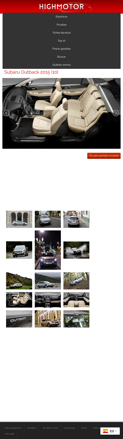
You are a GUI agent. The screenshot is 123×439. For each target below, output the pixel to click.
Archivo (84, 428)
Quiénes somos (61, 64)
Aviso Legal (9, 434)
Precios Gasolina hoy (13, 428)
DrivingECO (32, 428)
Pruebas (62, 24)
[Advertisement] (61, 183)
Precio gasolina (62, 48)
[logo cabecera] (62, 6)
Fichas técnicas (62, 32)
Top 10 (62, 40)
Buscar (61, 56)
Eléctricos (61, 16)
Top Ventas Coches (50, 428)
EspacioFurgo (69, 428)
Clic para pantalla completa (104, 155)
